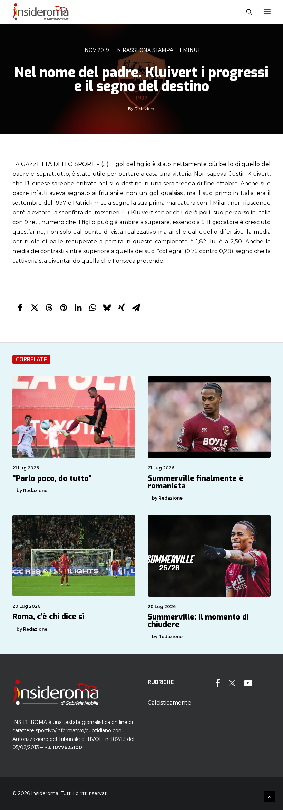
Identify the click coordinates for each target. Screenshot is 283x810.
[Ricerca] (246, 12)
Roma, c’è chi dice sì (48, 617)
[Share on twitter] (34, 308)
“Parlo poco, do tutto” (52, 478)
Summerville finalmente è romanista (195, 482)
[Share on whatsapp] (92, 308)
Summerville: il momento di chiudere (198, 621)
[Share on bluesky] (107, 308)
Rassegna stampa (148, 50)
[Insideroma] (40, 11)
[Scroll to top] (269, 796)
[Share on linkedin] (78, 308)
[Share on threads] (49, 308)
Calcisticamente (169, 702)
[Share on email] (136, 308)
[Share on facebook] (20, 308)
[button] (267, 12)
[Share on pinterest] (63, 308)
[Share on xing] (121, 308)
